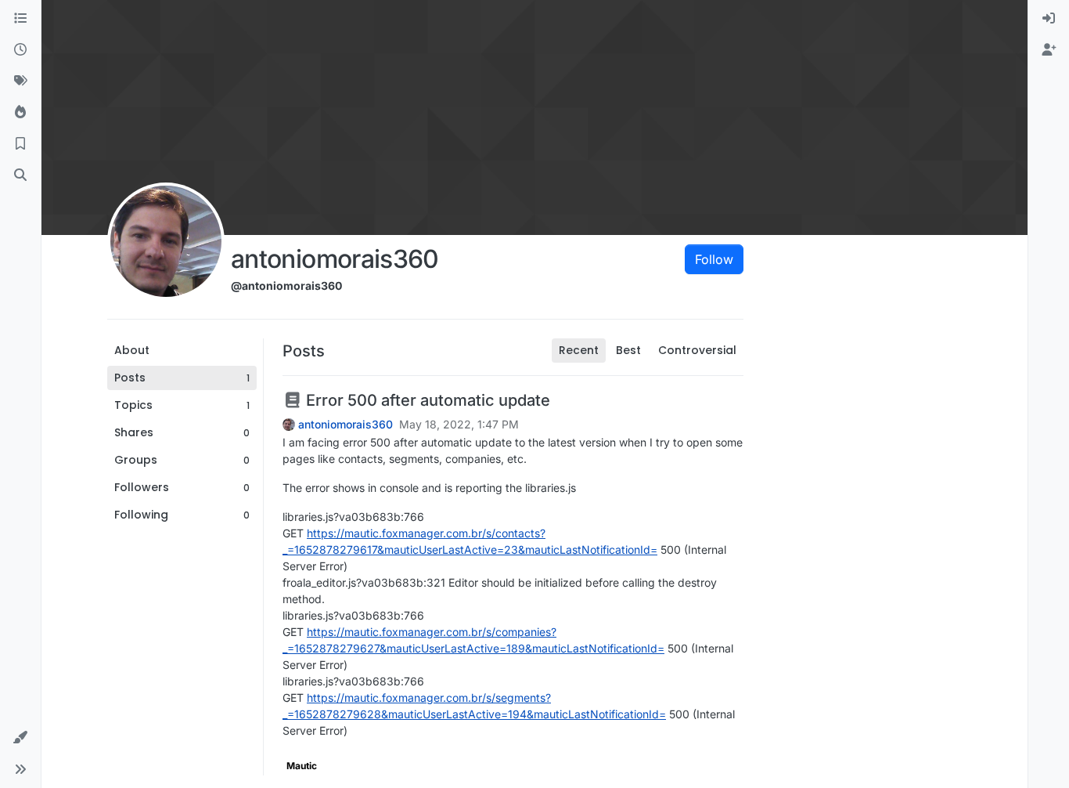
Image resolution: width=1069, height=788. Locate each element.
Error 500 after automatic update (426, 400)
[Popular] (20, 112)
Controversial (697, 350)
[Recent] (20, 50)
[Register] (1049, 50)
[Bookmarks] (20, 144)
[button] (20, 737)
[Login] (1049, 18)
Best (628, 350)
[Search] (20, 175)
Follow (714, 259)
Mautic (301, 766)
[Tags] (20, 81)
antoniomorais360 (345, 424)
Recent (579, 350)
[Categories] (20, 18)
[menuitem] (1049, 18)
